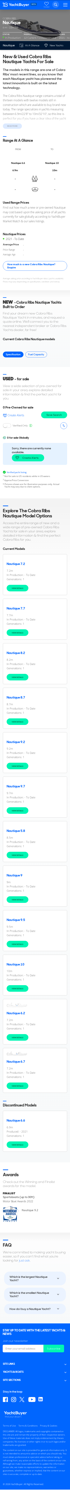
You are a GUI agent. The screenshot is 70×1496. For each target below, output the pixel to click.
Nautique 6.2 (16, 1013)
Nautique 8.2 (16, 653)
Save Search (54, 414)
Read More (12, 126)
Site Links (9, 1364)
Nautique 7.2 (16, 564)
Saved (46, 7)
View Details (17, 588)
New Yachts (57, 45)
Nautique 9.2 (16, 742)
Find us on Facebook (5, 1399)
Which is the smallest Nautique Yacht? (29, 1294)
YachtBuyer (16, 5)
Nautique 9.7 (16, 786)
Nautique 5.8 (16, 831)
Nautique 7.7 (16, 608)
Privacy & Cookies (48, 1425)
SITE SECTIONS (12, 1380)
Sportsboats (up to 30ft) (18, 1197)
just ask (24, 1260)
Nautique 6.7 (16, 1061)
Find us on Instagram (14, 1399)
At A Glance (32, 45)
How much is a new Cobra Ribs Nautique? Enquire (31, 266)
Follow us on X (22, 1399)
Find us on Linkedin (41, 1399)
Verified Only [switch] (20, 425)
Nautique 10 (15, 964)
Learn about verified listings (30, 425)
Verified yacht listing (17, 472)
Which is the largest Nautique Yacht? (28, 1278)
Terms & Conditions (28, 1425)
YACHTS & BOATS (13, 1372)
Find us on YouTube (32, 1399)
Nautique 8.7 (16, 697)
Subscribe (53, 1348)
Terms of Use (9, 1425)
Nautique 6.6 (16, 1120)
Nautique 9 (14, 875)
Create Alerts (16, 415)
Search (55, 4)
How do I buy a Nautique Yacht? (30, 1309)
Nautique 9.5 (16, 920)
